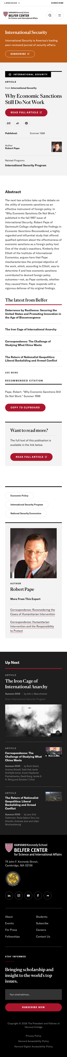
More (60, 15)
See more (11, 372)
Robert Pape (12, 148)
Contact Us (43, 936)
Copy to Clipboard (25, 407)
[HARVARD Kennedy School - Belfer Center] (20, 15)
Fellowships (12, 936)
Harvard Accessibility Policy (33, 1041)
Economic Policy (19, 495)
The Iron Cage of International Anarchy (31, 329)
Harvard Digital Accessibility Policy (33, 1046)
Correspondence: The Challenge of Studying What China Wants (28, 343)
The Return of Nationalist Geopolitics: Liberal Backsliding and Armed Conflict (31, 358)
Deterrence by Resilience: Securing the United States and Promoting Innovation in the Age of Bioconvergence (33, 313)
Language (10, 3)
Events (9, 923)
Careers (41, 930)
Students (41, 916)
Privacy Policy (33, 1035)
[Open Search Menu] (50, 15)
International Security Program (25, 165)
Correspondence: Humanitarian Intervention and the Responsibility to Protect (32, 626)
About (9, 916)
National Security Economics (25, 513)
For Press (11, 930)
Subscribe (57, 3)
